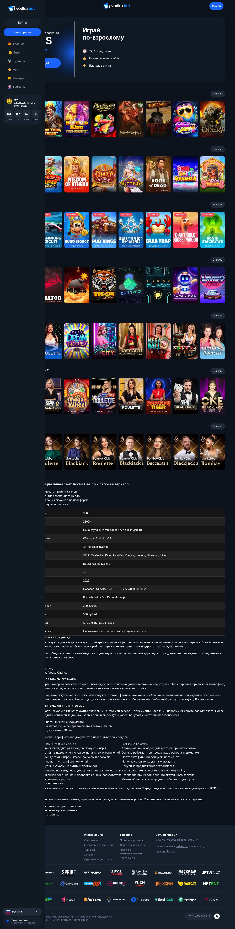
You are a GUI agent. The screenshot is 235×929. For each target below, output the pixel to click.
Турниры (19, 61)
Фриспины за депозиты (98, 859)
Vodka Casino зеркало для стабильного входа (48, 496)
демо (49, 128)
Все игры (217, 93)
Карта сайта (127, 857)
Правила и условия (131, 840)
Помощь (19, 87)
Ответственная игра (132, 845)
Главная (18, 44)
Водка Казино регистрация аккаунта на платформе (52, 500)
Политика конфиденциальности (133, 851)
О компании (91, 840)
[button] (22, 912)
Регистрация (22, 32)
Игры (15, 52)
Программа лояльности (98, 845)
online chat (182, 846)
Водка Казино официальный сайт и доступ (47, 491)
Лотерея (19, 78)
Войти (216, 6)
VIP (15, 69)
